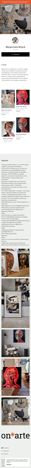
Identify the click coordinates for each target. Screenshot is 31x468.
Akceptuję (8, 464)
